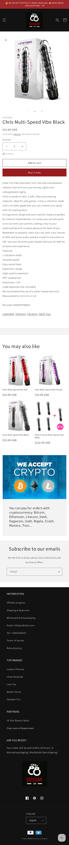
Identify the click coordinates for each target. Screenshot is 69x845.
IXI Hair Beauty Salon (18, 720)
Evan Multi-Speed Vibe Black (16, 435)
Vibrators (20, 314)
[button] (4, 20)
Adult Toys (45, 314)
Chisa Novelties (15, 676)
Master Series (14, 691)
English (33, 820)
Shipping (17, 134)
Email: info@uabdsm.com (20, 625)
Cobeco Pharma (15, 669)
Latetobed (8, 314)
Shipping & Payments (18, 610)
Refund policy (14, 648)
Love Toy (11, 684)
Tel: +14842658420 (16, 632)
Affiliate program (16, 602)
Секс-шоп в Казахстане (20, 728)
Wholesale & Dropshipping (21, 617)
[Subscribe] (58, 572)
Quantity (7, 139)
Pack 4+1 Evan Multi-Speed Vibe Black (49, 436)
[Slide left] (27, 111)
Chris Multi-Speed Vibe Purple (48, 389)
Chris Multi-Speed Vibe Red (15, 389)
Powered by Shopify (40, 838)
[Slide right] (42, 111)
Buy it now (34, 172)
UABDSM (30, 838)
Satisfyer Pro (13, 699)
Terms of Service (15, 640)
